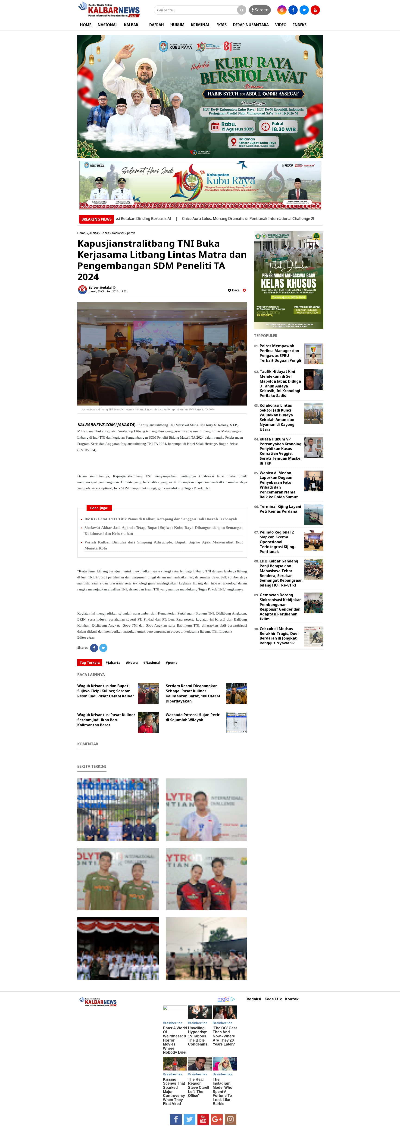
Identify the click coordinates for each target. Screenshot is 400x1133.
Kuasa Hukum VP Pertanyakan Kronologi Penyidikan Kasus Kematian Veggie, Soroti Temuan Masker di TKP (281, 451)
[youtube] (315, 10)
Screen (261, 9)
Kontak (292, 999)
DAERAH (156, 24)
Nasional (118, 233)
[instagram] (282, 10)
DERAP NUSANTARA (251, 24)
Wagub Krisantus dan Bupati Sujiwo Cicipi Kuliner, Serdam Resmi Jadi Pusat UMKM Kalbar (105, 691)
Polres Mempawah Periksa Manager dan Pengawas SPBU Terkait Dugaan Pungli (280, 353)
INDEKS (299, 24)
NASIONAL (108, 24)
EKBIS (221, 24)
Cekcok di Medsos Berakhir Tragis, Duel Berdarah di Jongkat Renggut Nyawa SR (279, 636)
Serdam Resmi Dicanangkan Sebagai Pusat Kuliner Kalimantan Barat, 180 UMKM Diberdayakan (193, 693)
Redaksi (254, 999)
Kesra (105, 233)
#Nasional (151, 662)
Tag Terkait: (90, 662)
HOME (85, 24)
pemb (131, 233)
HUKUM (177, 24)
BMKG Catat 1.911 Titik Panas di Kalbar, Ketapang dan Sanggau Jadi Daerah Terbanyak (160, 519)
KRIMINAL (200, 24)
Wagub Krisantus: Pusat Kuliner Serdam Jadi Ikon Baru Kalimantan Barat (106, 719)
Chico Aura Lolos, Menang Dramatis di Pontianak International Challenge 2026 (218, 218)
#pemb (172, 662)
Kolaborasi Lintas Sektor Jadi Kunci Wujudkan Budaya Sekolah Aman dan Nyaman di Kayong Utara (277, 417)
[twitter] (304, 10)
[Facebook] (94, 648)
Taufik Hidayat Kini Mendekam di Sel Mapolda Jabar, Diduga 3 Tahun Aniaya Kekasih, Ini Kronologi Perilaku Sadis (280, 383)
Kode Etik (273, 999)
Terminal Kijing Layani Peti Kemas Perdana (280, 509)
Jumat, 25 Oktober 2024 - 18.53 (107, 291)
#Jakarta (113, 662)
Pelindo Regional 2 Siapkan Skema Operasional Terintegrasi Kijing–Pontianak (278, 542)
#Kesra (132, 662)
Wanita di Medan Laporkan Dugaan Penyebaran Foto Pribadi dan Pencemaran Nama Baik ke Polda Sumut (279, 484)
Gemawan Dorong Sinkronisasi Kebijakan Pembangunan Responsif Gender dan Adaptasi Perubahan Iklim (281, 606)
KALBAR (131, 24)
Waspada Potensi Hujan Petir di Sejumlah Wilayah (193, 717)
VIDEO (281, 24)
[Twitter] (103, 648)
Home (81, 233)
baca (235, 290)
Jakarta (93, 233)
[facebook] (293, 10)
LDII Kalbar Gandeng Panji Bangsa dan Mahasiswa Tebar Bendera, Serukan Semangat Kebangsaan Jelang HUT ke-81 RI (281, 573)
